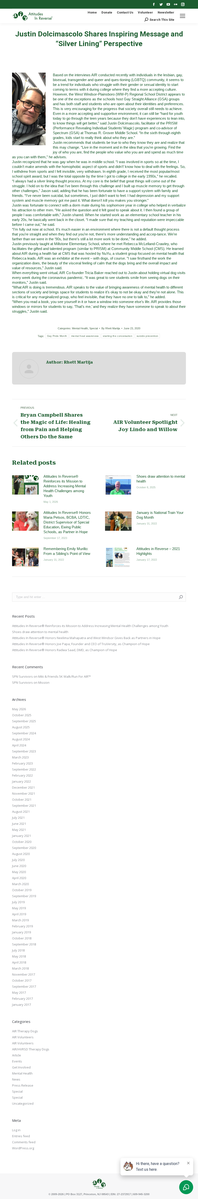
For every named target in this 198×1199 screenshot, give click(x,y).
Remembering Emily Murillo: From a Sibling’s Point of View (66, 551)
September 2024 (24, 733)
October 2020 (21, 842)
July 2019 (18, 902)
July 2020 (18, 860)
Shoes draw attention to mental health (160, 478)
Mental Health (80, 328)
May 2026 (19, 709)
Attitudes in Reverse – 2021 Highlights (158, 551)
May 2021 (19, 829)
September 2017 (24, 986)
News (16, 1079)
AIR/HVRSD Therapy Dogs (30, 1049)
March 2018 (20, 968)
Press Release (22, 1085)
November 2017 (23, 974)
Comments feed (23, 1142)
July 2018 (18, 950)
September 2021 (24, 805)
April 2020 (19, 878)
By (110, 328)
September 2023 (24, 751)
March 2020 (20, 884)
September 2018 (24, 944)
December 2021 (23, 787)
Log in (16, 1130)
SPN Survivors (22, 676)
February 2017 (22, 998)
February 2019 (22, 926)
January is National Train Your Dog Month (160, 514)
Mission (44, 682)
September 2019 (24, 896)
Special (93, 328)
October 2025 (21, 715)
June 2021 (19, 823)
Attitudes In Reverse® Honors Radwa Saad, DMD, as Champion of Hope (64, 650)
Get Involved (21, 1067)
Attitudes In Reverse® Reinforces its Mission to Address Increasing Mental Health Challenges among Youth (64, 486)
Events (17, 1061)
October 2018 (21, 938)
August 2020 (21, 854)
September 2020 (24, 848)
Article (16, 1055)
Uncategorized (23, 1103)
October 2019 (21, 890)
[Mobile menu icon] (182, 16)
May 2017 (19, 992)
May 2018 (19, 956)
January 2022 (21, 781)
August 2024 (21, 739)
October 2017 (21, 980)
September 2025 (24, 721)
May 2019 (19, 908)
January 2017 (21, 1004)
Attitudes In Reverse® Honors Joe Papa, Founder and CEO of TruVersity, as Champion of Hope (81, 644)
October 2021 (21, 799)
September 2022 (24, 769)
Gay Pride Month (57, 336)
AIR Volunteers (23, 1037)
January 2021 (21, 836)
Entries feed (21, 1136)
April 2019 (19, 914)
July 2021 (18, 817)
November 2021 (23, 793)
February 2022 (22, 775)
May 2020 (19, 872)
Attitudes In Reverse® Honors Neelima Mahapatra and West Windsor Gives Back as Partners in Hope (86, 638)
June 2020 (19, 866)
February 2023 (22, 763)
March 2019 (20, 920)
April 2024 (19, 745)
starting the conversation (117, 336)
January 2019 (21, 932)
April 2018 (19, 962)
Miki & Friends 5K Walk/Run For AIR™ (64, 676)
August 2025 (21, 727)
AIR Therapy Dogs (25, 1031)
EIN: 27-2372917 (121, 1194)
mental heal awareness (85, 336)
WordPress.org (23, 1148)
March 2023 (20, 757)
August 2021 (21, 811)
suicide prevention (147, 336)
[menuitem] (92, 12)
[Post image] (25, 485)
